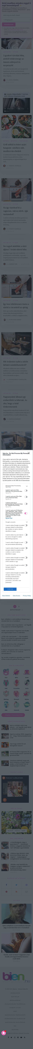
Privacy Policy (27, 595)
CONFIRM (10, 589)
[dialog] (16, 524)
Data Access (16, 595)
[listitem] (16, 486)
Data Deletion (6, 595)
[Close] (29, 453)
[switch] (25, 490)
